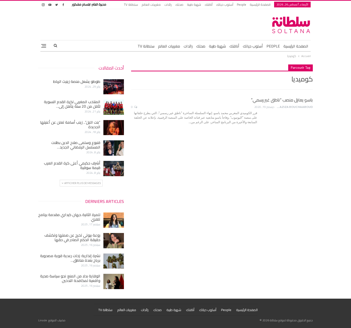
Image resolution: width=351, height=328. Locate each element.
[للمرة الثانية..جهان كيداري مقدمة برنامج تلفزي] (113, 220)
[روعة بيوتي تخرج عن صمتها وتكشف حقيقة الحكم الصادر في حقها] (113, 240)
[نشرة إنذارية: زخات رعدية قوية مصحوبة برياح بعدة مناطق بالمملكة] (113, 261)
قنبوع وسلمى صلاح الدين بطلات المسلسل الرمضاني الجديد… (75, 145)
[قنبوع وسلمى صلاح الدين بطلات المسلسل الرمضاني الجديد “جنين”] (113, 148)
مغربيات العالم (151, 4)
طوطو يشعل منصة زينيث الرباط (76, 81)
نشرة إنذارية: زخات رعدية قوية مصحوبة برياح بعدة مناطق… (70, 258)
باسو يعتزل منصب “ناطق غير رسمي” (282, 100)
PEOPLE (273, 46)
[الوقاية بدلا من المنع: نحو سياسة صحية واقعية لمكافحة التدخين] (113, 281)
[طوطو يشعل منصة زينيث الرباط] (113, 87)
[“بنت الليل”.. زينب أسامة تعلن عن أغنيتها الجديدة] (113, 127)
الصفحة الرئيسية (260, 4)
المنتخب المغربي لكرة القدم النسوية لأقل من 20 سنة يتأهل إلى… (72, 104)
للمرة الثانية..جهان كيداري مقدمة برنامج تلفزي (69, 217)
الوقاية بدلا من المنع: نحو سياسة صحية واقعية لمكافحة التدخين (70, 278)
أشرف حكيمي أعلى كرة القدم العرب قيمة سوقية (72, 165)
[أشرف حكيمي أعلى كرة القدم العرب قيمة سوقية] (113, 168)
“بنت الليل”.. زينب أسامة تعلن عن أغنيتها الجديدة (70, 124)
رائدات (168, 4)
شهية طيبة (194, 4)
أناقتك (209, 4)
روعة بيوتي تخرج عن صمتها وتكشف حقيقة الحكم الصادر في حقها (72, 237)
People (241, 4)
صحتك (179, 4)
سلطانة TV (131, 4)
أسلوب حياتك (224, 4)
